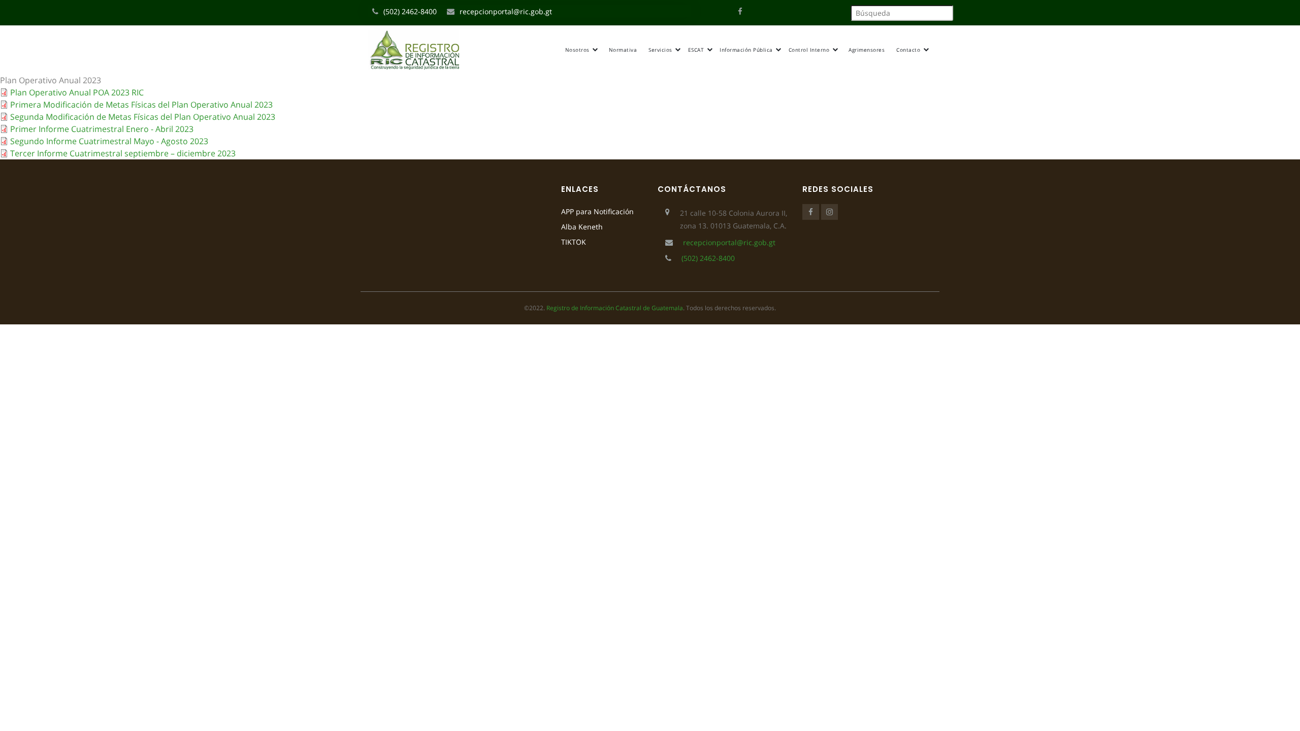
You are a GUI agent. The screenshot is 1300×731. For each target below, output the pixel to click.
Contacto (909, 49)
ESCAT (697, 49)
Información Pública (747, 49)
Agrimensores (867, 49)
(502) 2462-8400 (410, 11)
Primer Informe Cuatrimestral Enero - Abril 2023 (101, 129)
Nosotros (578, 49)
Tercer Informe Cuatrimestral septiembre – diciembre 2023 (123, 153)
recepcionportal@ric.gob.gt (506, 11)
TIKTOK (573, 242)
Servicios (661, 49)
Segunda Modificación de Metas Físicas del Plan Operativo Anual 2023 (142, 116)
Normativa (623, 49)
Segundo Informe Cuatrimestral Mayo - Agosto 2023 (109, 141)
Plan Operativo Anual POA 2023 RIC (77, 92)
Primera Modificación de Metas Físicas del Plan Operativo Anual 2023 (141, 104)
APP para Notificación (597, 211)
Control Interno (810, 49)
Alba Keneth (582, 226)
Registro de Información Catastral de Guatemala (614, 308)
